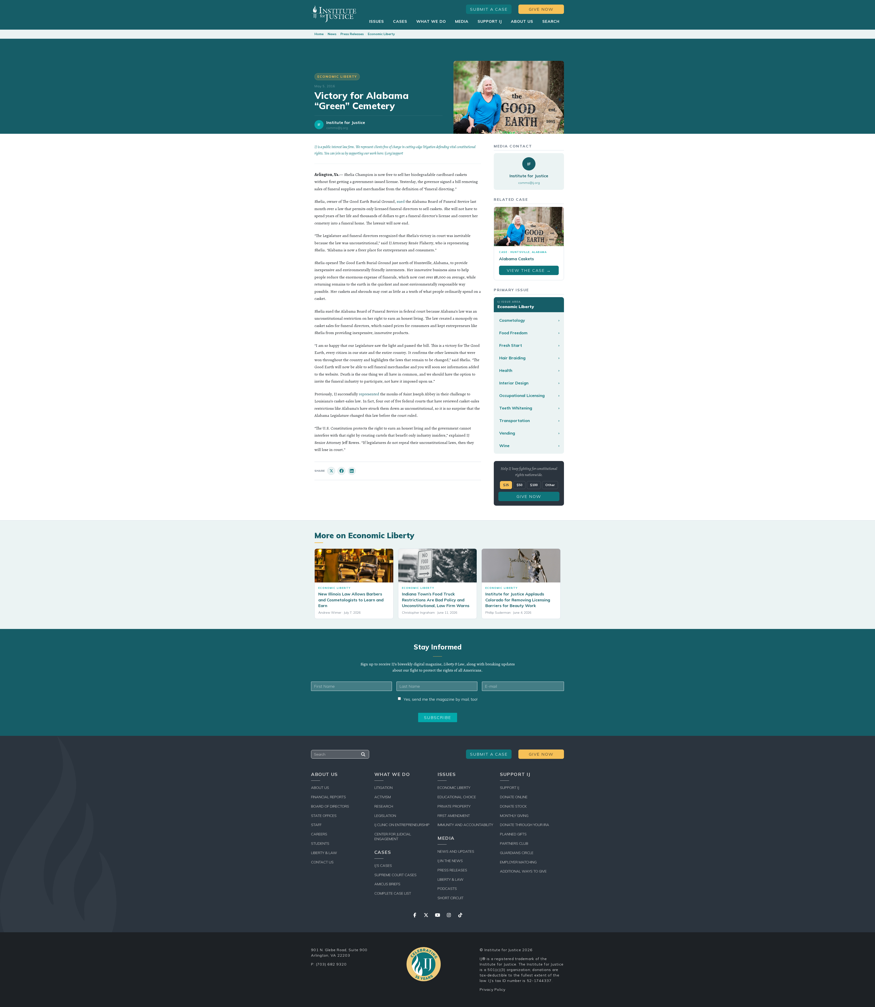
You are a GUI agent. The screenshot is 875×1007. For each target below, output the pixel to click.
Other (550, 485)
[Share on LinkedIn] (352, 471)
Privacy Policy (493, 989)
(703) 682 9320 (331, 964)
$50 (519, 485)
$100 (534, 485)
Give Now (541, 9)
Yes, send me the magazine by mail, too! (440, 699)
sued (401, 201)
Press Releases (352, 34)
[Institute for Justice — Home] (334, 14)
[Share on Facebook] (341, 471)
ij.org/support (394, 153)
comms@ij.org (337, 128)
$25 (506, 485)
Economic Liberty (381, 34)
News (332, 34)
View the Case (529, 270)
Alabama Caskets (516, 258)
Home (319, 34)
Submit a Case (489, 9)
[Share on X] (331, 471)
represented (369, 394)
